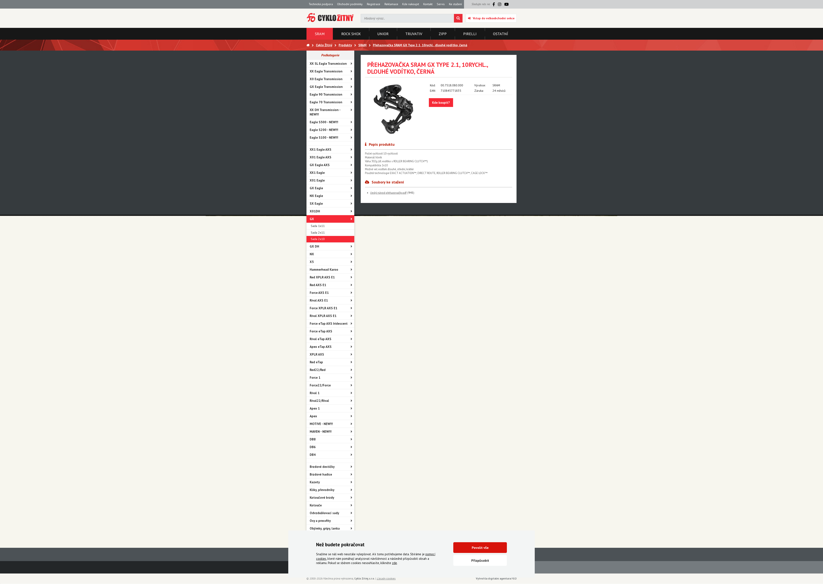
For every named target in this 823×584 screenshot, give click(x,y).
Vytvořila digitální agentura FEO (496, 578)
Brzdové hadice (321, 474)
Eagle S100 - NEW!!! (324, 137)
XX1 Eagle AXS (320, 149)
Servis (441, 4)
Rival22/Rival (319, 401)
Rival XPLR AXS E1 (323, 316)
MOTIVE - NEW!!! (321, 424)
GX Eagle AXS (320, 165)
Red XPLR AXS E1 (322, 277)
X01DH (315, 211)
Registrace (373, 4)
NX (312, 254)
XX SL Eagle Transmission (328, 64)
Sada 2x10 (318, 239)
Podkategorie (330, 55)
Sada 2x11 (318, 232)
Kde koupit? (441, 103)
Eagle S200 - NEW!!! (324, 130)
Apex (313, 416)
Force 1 (315, 377)
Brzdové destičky (322, 467)
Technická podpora (321, 4)
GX (312, 219)
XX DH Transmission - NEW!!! (325, 112)
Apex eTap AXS (321, 347)
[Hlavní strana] (307, 45)
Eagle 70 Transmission (326, 102)
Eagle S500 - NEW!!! (324, 122)
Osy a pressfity (320, 521)
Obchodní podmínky (350, 4)
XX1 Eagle (317, 173)
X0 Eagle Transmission (326, 79)
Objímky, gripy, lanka (325, 528)
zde (394, 563)
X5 (312, 262)
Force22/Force (320, 385)
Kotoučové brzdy (322, 497)
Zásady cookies (386, 578)
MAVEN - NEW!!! (321, 431)
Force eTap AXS (321, 331)
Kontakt (428, 4)
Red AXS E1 (318, 285)
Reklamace (391, 4)
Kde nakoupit (410, 4)
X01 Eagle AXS (320, 157)
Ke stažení (455, 4)
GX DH (314, 246)
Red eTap (316, 362)
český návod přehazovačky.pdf (388, 193)
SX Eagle (316, 203)
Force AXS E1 (319, 293)
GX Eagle (316, 188)
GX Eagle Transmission (326, 87)
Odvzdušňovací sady (324, 513)
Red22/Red (318, 370)
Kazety (315, 482)
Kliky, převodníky (322, 490)
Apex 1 (315, 408)
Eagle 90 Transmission (326, 94)
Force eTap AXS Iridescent (329, 323)
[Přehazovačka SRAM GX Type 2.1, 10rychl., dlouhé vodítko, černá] (394, 108)
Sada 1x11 (318, 226)
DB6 (313, 447)
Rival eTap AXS (320, 339)
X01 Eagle (317, 180)
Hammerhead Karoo (324, 269)
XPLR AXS (317, 354)
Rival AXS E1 (319, 300)
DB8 (313, 439)
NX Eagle (316, 196)
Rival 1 (315, 393)
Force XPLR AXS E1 (323, 308)
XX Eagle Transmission (326, 71)
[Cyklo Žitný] (330, 18)
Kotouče (316, 505)
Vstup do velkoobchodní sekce (494, 18)
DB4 (313, 455)
